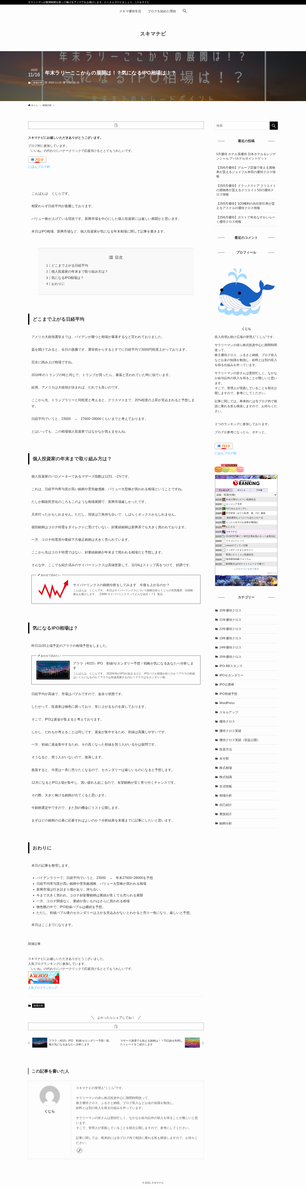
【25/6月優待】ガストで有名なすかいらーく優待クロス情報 (245, 219)
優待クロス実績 (230, 731)
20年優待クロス (230, 610)
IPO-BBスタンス (231, 666)
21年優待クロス (230, 619)
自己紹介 (225, 805)
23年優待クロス (230, 638)
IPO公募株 (226, 684)
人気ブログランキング (42, 987)
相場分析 (37, 82)
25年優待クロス (230, 656)
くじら (49, 1111)
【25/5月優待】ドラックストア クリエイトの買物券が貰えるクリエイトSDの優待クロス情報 (246, 190)
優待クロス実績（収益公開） (239, 740)
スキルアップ (228, 712)
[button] (184, 11)
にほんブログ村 (39, 166)
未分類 (224, 758)
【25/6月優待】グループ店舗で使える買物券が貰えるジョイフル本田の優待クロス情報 (246, 172)
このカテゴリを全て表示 (246, 569)
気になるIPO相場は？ (67, 278)
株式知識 (225, 777)
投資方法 (225, 749)
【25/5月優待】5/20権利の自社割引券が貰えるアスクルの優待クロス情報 (245, 206)
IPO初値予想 (228, 693)
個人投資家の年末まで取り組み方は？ (79, 271)
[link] (79, 1150)
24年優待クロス (230, 647)
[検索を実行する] (274, 125)
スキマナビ (153, 33)
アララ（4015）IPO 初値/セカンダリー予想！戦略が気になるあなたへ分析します (133, 666)
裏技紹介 (225, 814)
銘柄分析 (225, 823)
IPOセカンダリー (231, 675)
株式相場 (225, 768)
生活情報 (225, 786)
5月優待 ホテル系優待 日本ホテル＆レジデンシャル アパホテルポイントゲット (246, 156)
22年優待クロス (230, 629)
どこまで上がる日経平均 (69, 265)
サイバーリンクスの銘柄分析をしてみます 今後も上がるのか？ (121, 585)
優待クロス (227, 721)
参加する (272, 573)
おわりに (58, 284)
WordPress (227, 703)
